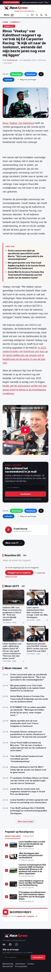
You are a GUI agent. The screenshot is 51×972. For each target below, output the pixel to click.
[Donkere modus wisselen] (41, 15)
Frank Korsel (12, 60)
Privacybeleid (21, 966)
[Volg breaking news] (28, 15)
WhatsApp (16, 74)
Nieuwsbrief (8, 966)
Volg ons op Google (28, 79)
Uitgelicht (28, 836)
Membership (8, 964)
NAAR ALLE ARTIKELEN (25, 11)
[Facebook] (10, 944)
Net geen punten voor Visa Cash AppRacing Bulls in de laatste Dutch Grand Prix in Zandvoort (26, 266)
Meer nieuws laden (25, 822)
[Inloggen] (37, 15)
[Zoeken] (46, 15)
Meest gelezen (12, 836)
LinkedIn (8, 80)
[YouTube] (4, 944)
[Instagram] (16, 944)
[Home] (15, 8)
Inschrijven (26, 494)
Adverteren (20, 964)
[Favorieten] (32, 15)
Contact (30, 964)
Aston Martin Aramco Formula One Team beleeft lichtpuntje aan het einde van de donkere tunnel (26, 275)
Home (5, 22)
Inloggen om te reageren (19, 572)
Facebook (30, 74)
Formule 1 (15, 22)
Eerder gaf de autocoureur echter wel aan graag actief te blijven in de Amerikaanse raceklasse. (25, 390)
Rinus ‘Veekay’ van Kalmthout (18, 123)
